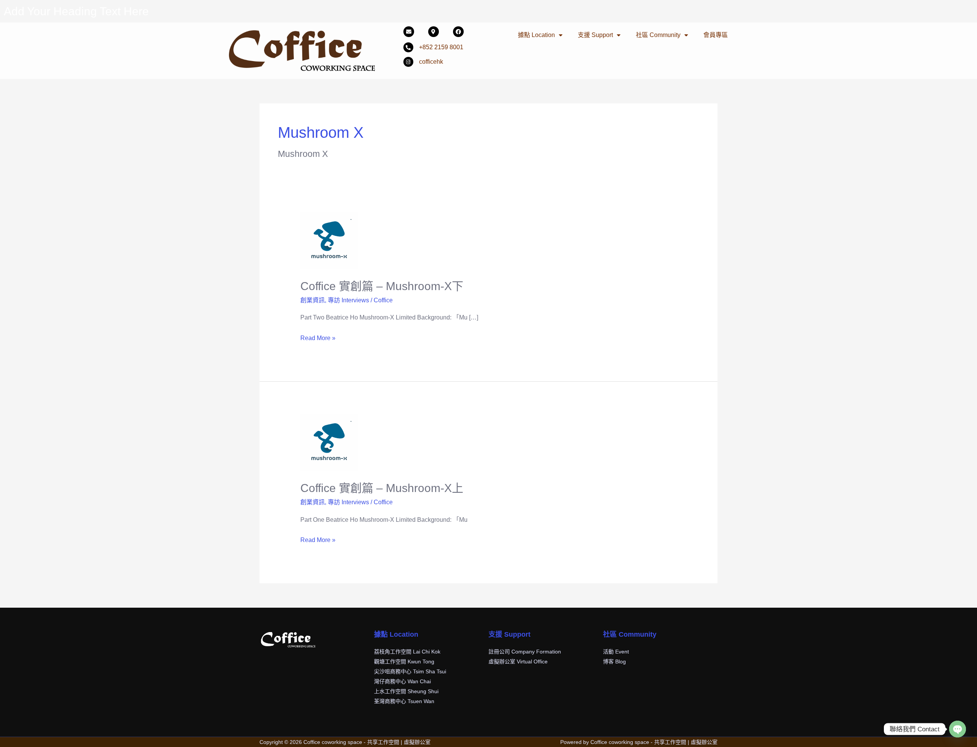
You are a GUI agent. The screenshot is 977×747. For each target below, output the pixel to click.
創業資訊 (312, 300)
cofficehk (431, 61)
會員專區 (715, 35)
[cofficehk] (408, 62)
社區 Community (658, 35)
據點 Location (536, 35)
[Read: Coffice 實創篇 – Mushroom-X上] (329, 442)
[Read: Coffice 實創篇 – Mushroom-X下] (329, 240)
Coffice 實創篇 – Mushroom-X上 (381, 488)
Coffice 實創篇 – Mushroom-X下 (381, 286)
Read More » (317, 336)
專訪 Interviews (348, 300)
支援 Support (595, 35)
